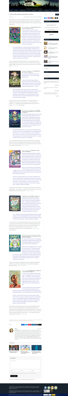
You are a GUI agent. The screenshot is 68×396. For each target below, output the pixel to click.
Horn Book (16, 105)
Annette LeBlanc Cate (36, 195)
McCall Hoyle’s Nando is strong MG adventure (14, 352)
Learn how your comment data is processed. (27, 379)
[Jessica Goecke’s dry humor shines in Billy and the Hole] (45, 52)
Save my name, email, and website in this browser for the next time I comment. (23, 373)
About (52, 10)
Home (11, 10)
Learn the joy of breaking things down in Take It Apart (53, 48)
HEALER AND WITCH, (25, 71)
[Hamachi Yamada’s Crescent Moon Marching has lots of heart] (25, 347)
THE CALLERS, (24, 27)
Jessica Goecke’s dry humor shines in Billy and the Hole (53, 52)
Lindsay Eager (57, 90)
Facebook (28, 337)
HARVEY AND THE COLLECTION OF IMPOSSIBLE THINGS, (30, 235)
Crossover (47, 10)
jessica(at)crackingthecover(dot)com (32, 336)
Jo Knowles (29, 150)
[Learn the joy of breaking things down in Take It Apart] (45, 47)
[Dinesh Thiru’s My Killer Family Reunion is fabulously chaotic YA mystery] (45, 56)
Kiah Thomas (29, 27)
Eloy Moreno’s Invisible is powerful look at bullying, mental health (36, 352)
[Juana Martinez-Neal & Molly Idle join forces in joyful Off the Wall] (45, 43)
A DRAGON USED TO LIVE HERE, (27, 195)
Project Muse (15, 65)
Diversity (40, 10)
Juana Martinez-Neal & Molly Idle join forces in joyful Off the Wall (53, 44)
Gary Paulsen (57, 85)
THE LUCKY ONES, (24, 270)
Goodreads (28, 338)
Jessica (16, 328)
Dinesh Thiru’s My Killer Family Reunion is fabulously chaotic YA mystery (53, 57)
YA (28, 10)
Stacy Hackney (34, 110)
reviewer (39, 338)
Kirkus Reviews (26, 145)
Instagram (24, 337)
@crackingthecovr (36, 337)
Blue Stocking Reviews (22, 265)
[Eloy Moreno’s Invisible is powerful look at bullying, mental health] (37, 347)
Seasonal (33, 10)
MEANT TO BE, (24, 150)
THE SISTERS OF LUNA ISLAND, (26, 110)
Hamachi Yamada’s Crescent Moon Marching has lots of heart (25, 352)
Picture (15, 10)
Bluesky (22, 337)
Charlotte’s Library (30, 190)
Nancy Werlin (31, 71)
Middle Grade (22, 10)
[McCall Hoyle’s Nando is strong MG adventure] (14, 347)
